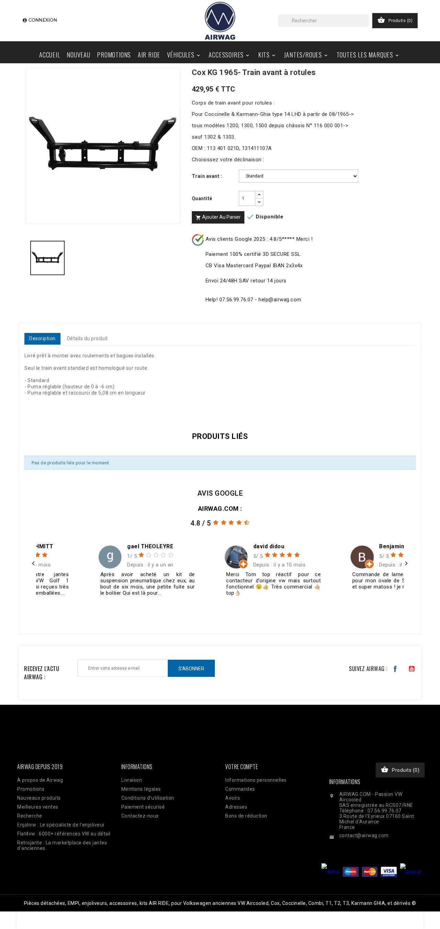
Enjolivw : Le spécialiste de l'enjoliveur (61, 825)
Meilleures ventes (37, 807)
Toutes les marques (368, 54)
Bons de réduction (246, 816)
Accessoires (229, 54)
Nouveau (78, 54)
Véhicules (184, 54)
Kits (267, 54)
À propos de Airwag (40, 780)
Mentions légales (141, 789)
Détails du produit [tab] (87, 338)
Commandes (240, 789)
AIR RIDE (149, 54)
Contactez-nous (140, 816)
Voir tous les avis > (380, 614)
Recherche (29, 816)
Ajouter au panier (218, 217)
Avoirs (232, 798)
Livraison (131, 780)
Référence (39, 406)
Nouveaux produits (39, 798)
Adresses (236, 807)
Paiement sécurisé (143, 807)
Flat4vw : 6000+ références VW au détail (64, 833)
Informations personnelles (256, 780)
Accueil (49, 54)
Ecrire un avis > (53, 614)
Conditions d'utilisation (147, 798)
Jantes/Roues (306, 54)
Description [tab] (42, 338)
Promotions (114, 54)
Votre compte (241, 767)
